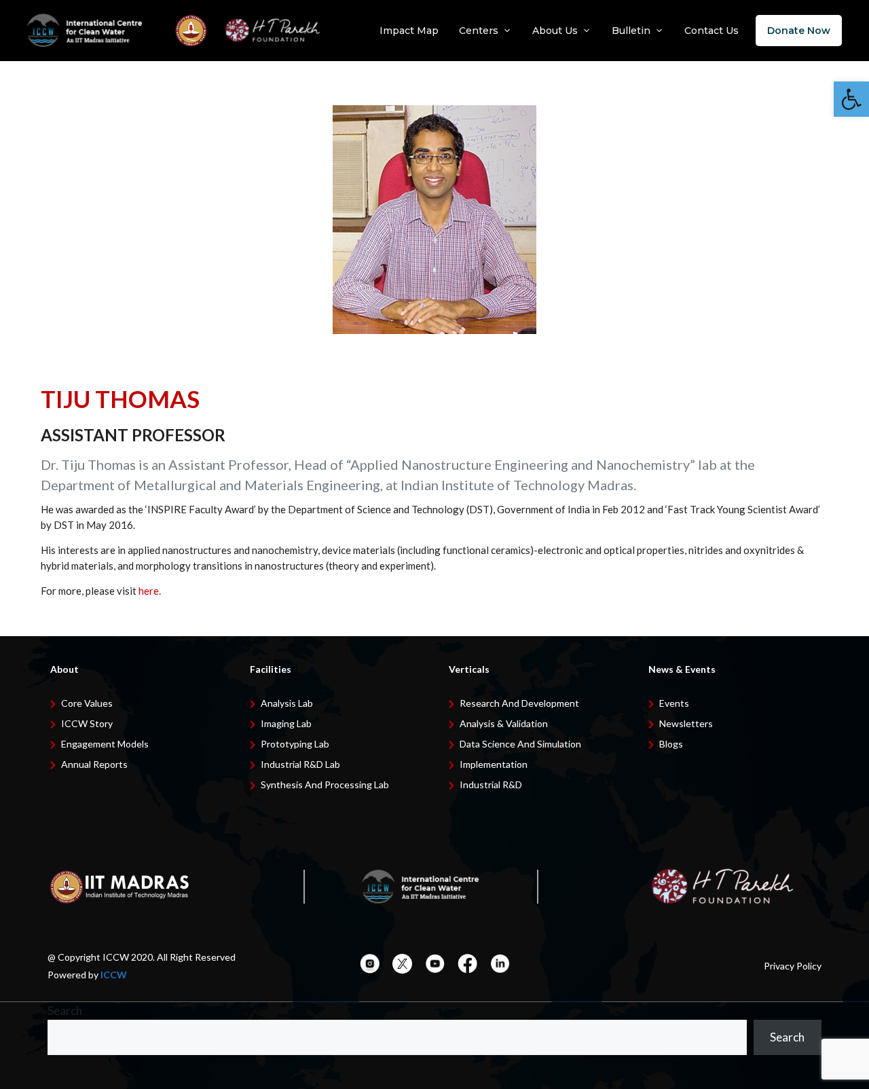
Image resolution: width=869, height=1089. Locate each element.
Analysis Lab (287, 703)
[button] (851, 99)
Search (65, 1010)
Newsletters (686, 723)
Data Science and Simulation (520, 744)
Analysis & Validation (504, 723)
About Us (555, 30)
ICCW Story (87, 723)
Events (674, 703)
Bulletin (631, 30)
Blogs (671, 744)
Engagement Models (105, 744)
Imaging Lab (286, 723)
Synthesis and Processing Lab (325, 784)
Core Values (87, 703)
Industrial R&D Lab (300, 764)
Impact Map (409, 30)
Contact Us (711, 30)
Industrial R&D (491, 784)
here (148, 591)
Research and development (519, 703)
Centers (478, 30)
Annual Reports (94, 764)
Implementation (494, 764)
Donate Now (798, 30)
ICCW (113, 974)
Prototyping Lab (295, 744)
